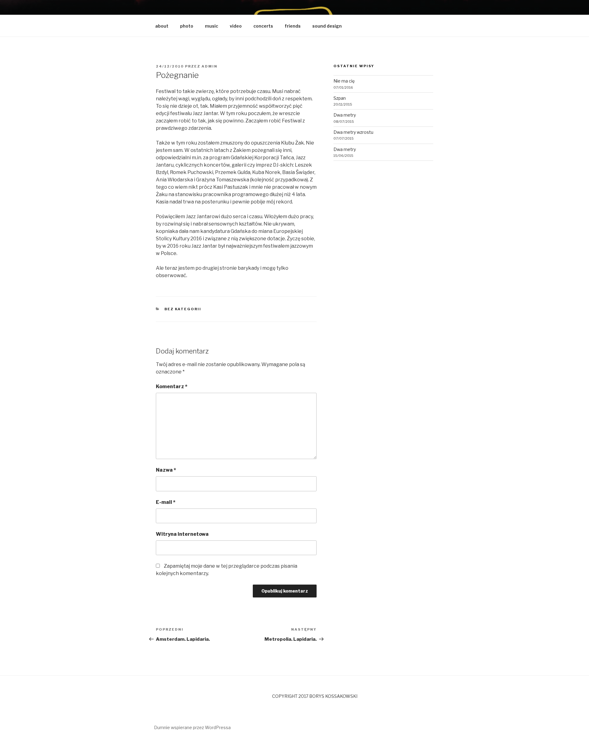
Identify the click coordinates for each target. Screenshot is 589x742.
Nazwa (166, 470)
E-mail (165, 502)
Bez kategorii (183, 309)
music (211, 26)
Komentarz (171, 386)
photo (186, 26)
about (161, 26)
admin (210, 66)
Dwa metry (344, 115)
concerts (263, 26)
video (236, 26)
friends (293, 26)
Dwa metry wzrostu (353, 132)
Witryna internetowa (182, 534)
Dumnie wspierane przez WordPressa (192, 727)
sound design (327, 26)
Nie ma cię (344, 80)
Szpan (339, 98)
